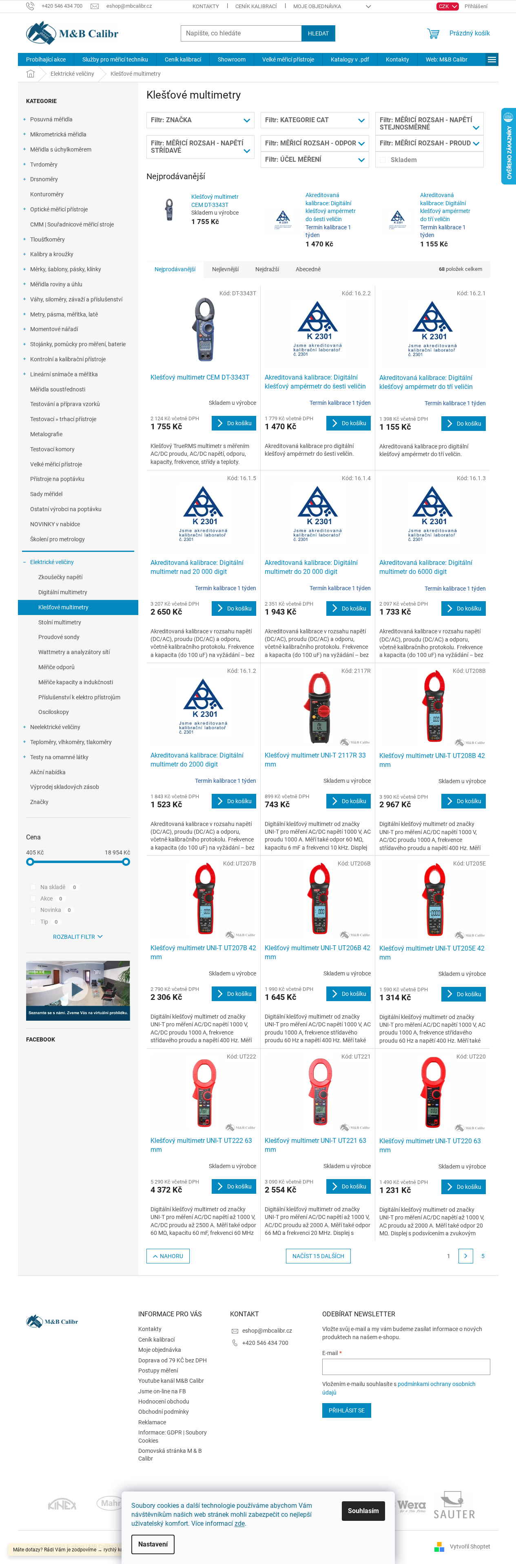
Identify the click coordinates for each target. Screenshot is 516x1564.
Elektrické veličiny (52, 562)
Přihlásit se (347, 1410)
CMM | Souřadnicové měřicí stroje (72, 224)
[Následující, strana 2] (465, 1256)
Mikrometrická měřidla (58, 134)
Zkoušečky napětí (60, 577)
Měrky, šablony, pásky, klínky (65, 269)
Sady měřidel (46, 494)
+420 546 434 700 (265, 1343)
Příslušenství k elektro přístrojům (79, 697)
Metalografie (46, 434)
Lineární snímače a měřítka (64, 374)
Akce (51, 898)
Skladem (404, 160)
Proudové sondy (59, 637)
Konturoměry (47, 194)
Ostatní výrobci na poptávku (66, 509)
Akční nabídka (48, 772)
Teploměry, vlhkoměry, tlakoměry (71, 742)
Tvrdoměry (44, 164)
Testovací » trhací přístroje (63, 419)
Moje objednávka (317, 6)
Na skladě (58, 887)
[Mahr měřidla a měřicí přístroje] (111, 1504)
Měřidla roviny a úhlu (56, 284)
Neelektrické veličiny (55, 727)
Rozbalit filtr (74, 937)
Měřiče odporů (56, 667)
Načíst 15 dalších (318, 1256)
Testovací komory (52, 449)
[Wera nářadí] (405, 1504)
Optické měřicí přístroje (59, 209)
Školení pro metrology (57, 539)
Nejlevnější (225, 269)
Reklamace (152, 1422)
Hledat (318, 33)
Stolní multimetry (59, 622)
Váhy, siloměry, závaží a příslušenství (76, 299)
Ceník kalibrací (256, 6)
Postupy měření (158, 1370)
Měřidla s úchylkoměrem (60, 149)
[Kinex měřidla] (62, 1504)
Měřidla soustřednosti (57, 389)
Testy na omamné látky (59, 757)
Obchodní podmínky (163, 1411)
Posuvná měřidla (51, 119)
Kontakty (206, 6)
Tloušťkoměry (47, 239)
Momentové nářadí (54, 329)
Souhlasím (363, 1511)
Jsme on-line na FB (162, 1391)
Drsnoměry (44, 179)
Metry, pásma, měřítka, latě (64, 314)
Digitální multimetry (62, 592)
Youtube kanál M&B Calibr (171, 1380)
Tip (49, 921)
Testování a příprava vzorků (65, 404)
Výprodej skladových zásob (64, 787)
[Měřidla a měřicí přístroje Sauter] (454, 1504)
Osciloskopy (53, 712)
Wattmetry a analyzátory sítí (74, 652)
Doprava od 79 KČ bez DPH (172, 1360)
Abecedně (308, 269)
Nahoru (171, 1256)
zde (240, 1523)
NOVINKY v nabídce (55, 524)
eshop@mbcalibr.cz (267, 1330)
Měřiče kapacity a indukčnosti (75, 682)
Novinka (55, 910)
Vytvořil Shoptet (470, 1546)
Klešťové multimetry (63, 607)
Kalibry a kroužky (51, 254)
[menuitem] (46, 59)
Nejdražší (267, 269)
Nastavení (153, 1544)
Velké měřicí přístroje (56, 464)
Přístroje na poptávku (57, 479)
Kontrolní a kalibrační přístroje (68, 359)
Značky (39, 802)
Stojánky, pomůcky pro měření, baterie (78, 344)
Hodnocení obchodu (163, 1401)
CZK (444, 6)
